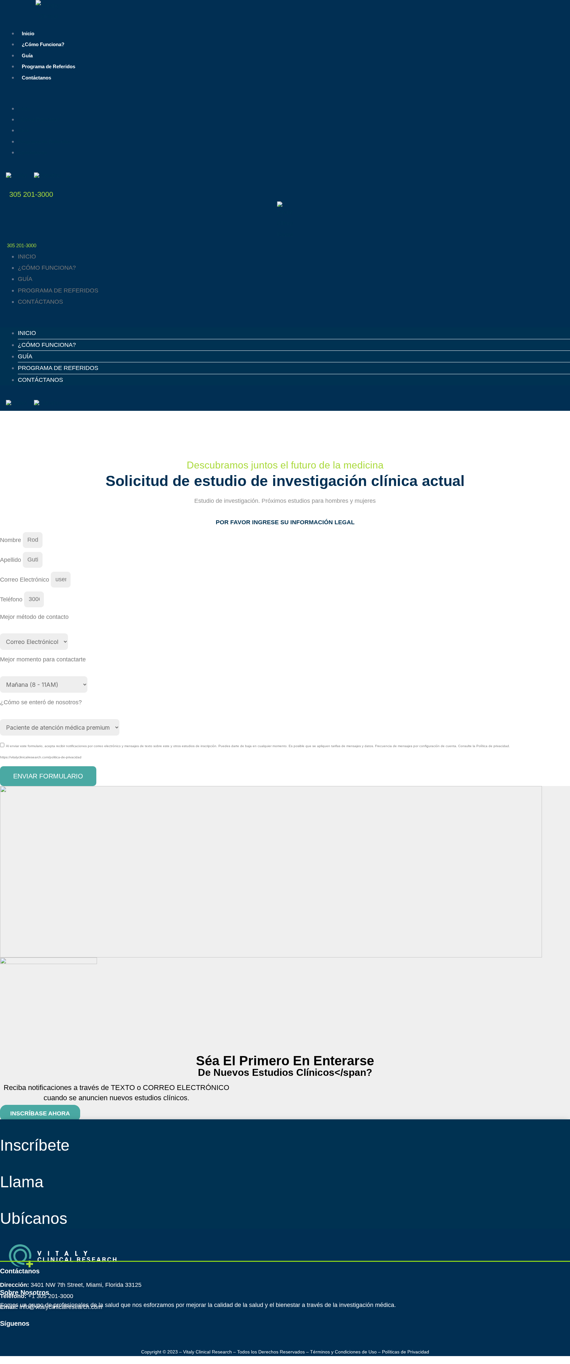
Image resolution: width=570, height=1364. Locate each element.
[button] (285, 97)
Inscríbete (35, 1145)
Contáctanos (36, 77)
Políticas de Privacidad (405, 1351)
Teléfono (12, 599)
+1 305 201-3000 (50, 1296)
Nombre (11, 539)
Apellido (11, 559)
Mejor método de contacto (34, 617)
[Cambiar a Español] (47, 175)
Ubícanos (33, 1218)
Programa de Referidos (48, 66)
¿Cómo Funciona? (43, 44)
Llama (22, 1182)
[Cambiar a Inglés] (17, 175)
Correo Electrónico (25, 579)
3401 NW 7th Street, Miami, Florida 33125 (86, 1285)
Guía (27, 55)
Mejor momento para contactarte (43, 659)
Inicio (28, 33)
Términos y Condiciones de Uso (343, 1351)
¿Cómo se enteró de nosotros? (41, 702)
